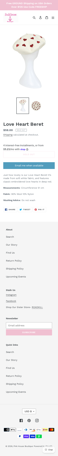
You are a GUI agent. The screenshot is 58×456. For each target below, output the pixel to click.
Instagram (11, 295)
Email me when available (29, 165)
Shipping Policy (14, 268)
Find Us (10, 252)
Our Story (11, 244)
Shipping (7, 134)
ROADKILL (37, 307)
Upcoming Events (16, 276)
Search (10, 236)
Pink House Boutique (23, 446)
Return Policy (14, 260)
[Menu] (53, 17)
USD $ (28, 411)
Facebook (11, 301)
